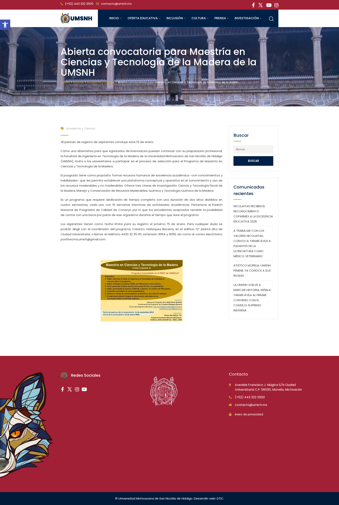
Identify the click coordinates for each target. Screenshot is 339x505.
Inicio (114, 18)
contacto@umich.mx (116, 4)
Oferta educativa (143, 18)
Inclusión (174, 18)
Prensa (220, 18)
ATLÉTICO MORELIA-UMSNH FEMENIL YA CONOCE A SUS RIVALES (252, 270)
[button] (5, 25)
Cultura (198, 18)
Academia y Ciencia (80, 128)
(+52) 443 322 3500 (79, 4)
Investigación (247, 18)
